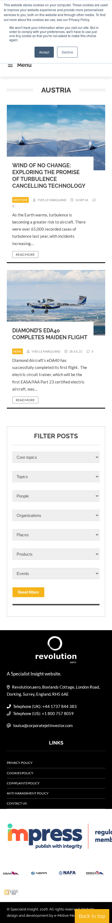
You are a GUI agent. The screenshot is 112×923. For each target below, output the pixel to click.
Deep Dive (20, 200)
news (17, 351)
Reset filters (28, 592)
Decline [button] (67, 52)
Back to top (92, 916)
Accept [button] (44, 52)
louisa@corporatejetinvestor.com (43, 725)
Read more (25, 254)
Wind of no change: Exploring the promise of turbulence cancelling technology (48, 175)
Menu (24, 65)
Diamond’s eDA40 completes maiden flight (49, 334)
